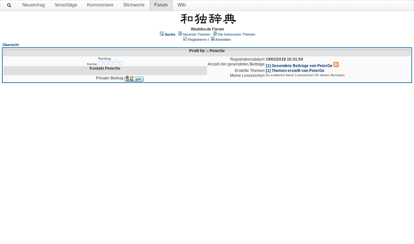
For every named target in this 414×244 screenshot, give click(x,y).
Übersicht (11, 45)
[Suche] (9, 6)
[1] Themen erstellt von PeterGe (295, 70)
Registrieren (197, 39)
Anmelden (223, 39)
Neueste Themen (196, 34)
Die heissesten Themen (236, 34)
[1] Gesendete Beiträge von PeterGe (299, 66)
